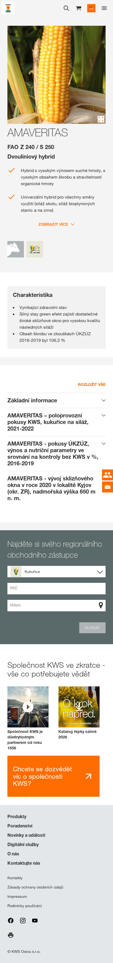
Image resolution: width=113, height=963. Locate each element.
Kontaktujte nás (23, 863)
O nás (13, 853)
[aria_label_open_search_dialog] (66, 8)
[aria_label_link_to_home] (8, 7)
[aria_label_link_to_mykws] (91, 8)
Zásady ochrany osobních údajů (35, 887)
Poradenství (19, 826)
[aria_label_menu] (104, 8)
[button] (28, 718)
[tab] (56, 400)
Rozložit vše (92, 384)
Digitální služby (23, 844)
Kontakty (14, 877)
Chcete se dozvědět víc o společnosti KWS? (42, 776)
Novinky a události (26, 835)
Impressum (17, 896)
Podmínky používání (24, 905)
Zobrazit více (53, 224)
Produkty (16, 816)
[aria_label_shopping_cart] (78, 7)
